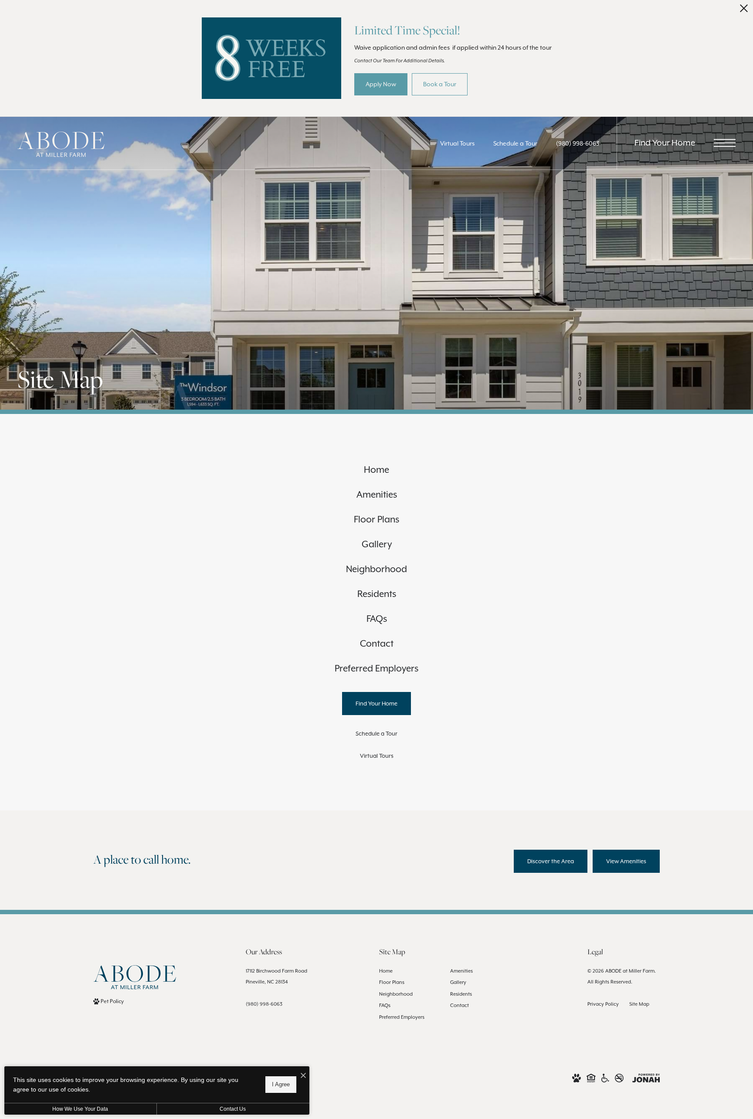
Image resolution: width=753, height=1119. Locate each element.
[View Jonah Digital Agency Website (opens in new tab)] (646, 1077)
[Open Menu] (725, 143)
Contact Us (233, 1109)
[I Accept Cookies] (303, 1076)
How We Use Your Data (80, 1109)
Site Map (639, 1004)
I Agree (281, 1084)
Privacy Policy (603, 1004)
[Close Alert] (744, 10)
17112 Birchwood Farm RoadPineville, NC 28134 (276, 976)
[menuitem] (376, 470)
